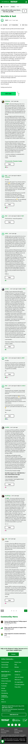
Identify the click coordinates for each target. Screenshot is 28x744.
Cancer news (17, 662)
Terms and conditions (5, 731)
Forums (13, 6)
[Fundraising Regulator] (16, 720)
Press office (18, 687)
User (26, 2)
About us (3, 702)
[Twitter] (12, 724)
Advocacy (3, 690)
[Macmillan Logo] (5, 720)
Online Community (7, 659)
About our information (18, 731)
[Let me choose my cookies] (2, 741)
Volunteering (4, 693)
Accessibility (16, 732)
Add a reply (8, 93)
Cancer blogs (4, 664)
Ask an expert (4, 667)
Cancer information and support (6, 675)
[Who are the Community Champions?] (13, 161)
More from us (5, 671)
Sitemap (16, 667)
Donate (13, 654)
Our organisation (19, 682)
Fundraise (3, 686)
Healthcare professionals (4, 696)
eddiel (6, 233)
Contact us (17, 674)
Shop (2, 699)
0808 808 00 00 (14, 714)
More (4, 1)
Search (7, 6)
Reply (9, 164)
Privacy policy (3, 732)
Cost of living (4, 678)
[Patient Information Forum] (25, 720)
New (24, 11)
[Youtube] (16, 724)
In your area (4, 683)
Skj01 (6, 20)
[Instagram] (19, 724)
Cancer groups (5, 662)
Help (15, 664)
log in (18, 94)
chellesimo (7, 101)
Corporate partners (19, 684)
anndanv (7, 288)
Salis (6, 538)
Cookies (16, 729)
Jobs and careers (19, 677)
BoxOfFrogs (8, 495)
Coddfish (7, 427)
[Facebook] (9, 724)
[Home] (14, 2)
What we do (18, 679)
